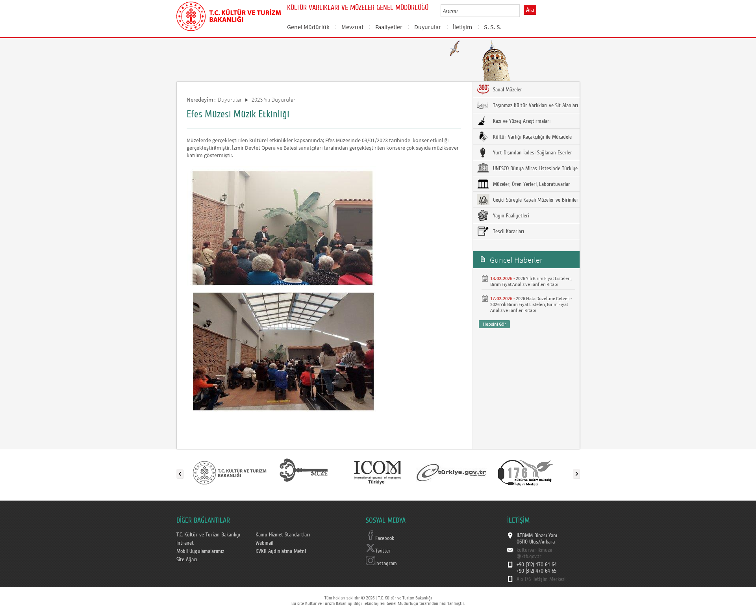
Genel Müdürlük (308, 27)
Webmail (264, 543)
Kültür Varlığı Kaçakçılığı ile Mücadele (531, 137)
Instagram (386, 563)
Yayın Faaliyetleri (510, 216)
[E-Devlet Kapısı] (451, 472)
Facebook (384, 538)
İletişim (462, 27)
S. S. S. (493, 27)
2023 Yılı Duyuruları (274, 99)
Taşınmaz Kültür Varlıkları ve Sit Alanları (534, 105)
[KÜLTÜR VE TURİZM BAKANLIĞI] (230, 472)
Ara (530, 9)
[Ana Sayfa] (228, 14)
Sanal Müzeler (506, 90)
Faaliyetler (388, 27)
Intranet (185, 543)
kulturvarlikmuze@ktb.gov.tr (534, 553)
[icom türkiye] (377, 472)
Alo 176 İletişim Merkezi (541, 579)
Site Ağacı (186, 559)
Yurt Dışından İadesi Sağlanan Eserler (531, 153)
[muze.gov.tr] (304, 472)
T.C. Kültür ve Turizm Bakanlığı (208, 535)
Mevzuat (352, 27)
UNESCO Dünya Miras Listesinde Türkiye (534, 168)
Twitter (383, 551)
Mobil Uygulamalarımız (200, 551)
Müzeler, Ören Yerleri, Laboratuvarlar (530, 184)
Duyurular (427, 27)
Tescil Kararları (507, 231)
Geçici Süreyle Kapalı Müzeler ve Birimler (534, 200)
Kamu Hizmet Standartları (283, 535)
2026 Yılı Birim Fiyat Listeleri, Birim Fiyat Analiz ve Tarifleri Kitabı (531, 281)
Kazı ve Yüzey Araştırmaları (520, 121)
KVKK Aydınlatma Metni (281, 551)
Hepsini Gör (494, 324)
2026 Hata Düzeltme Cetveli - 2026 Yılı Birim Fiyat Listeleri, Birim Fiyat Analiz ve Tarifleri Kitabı (531, 304)
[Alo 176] (526, 472)
